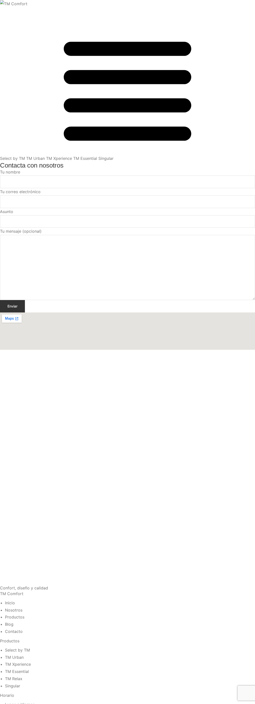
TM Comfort (11, 593)
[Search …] (3, 11)
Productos (9, 640)
